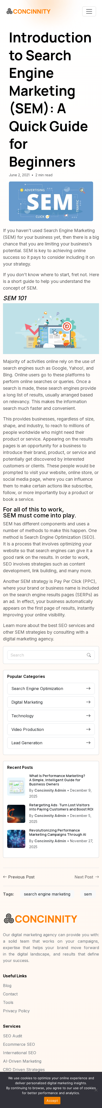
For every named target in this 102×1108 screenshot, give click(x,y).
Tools (8, 1002)
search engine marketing (47, 894)
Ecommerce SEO (19, 1044)
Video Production (27, 729)
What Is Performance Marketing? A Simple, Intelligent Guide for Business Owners (57, 779)
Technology (22, 715)
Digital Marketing (27, 702)
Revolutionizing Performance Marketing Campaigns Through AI (57, 832)
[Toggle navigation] (89, 11)
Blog (7, 985)
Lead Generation (26, 742)
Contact (10, 993)
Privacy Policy (16, 1010)
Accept (52, 1101)
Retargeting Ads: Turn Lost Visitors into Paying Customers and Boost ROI (61, 807)
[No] (95, 1089)
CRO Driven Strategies (24, 1069)
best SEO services (66, 625)
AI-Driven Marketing (22, 1061)
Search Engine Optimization (52, 537)
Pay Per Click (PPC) (74, 581)
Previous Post (20, 876)
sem (88, 894)
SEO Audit (12, 1035)
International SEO (19, 1052)
